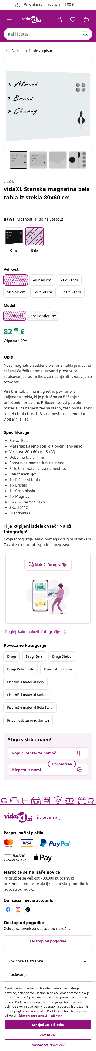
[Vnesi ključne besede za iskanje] (85, 33)
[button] (44, 5)
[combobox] (48, 34)
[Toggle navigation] (9, 19)
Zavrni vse (48, 1035)
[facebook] (8, 909)
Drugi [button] (11, 656)
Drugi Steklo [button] (61, 656)
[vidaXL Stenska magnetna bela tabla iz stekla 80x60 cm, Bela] (48, 106)
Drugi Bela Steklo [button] (20, 669)
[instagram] (18, 909)
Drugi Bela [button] (34, 656)
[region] (48, 1016)
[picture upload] (48, 597)
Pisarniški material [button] (58, 669)
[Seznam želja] (73, 19)
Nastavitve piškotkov (48, 1045)
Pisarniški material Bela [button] (25, 682)
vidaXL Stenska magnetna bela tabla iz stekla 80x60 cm (47, 193)
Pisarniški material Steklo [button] (26, 694)
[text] (14, 333)
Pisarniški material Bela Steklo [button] (30, 707)
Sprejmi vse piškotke (48, 1025)
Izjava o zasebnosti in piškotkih (42, 1015)
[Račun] (60, 19)
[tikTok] (27, 909)
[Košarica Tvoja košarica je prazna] (86, 19)
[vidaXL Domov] (31, 19)
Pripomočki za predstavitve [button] (28, 720)
